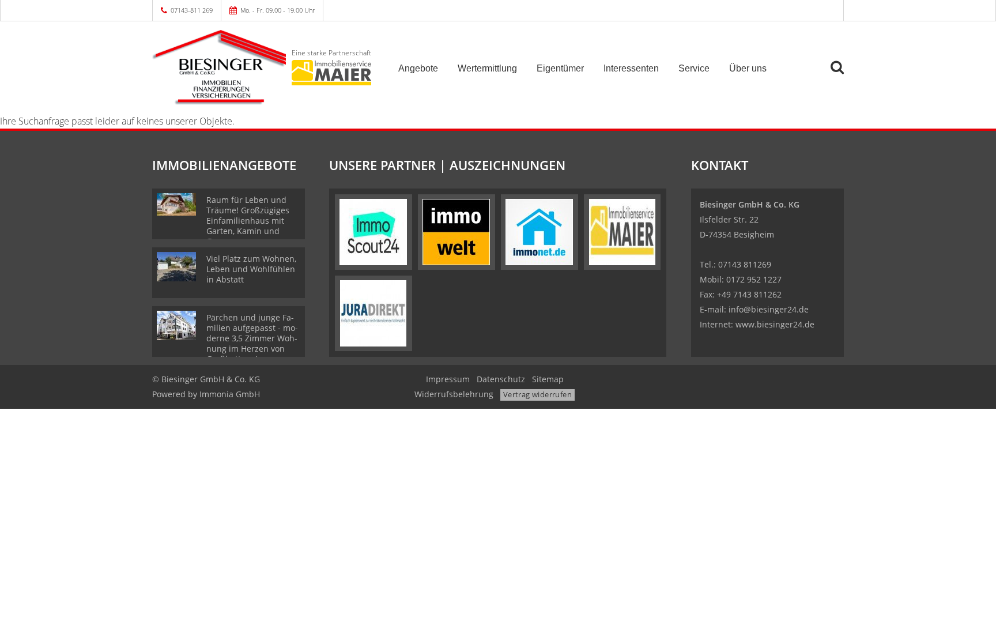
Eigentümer (560, 68)
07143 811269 (744, 264)
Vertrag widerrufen (537, 394)
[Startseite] (219, 67)
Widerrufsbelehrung (453, 394)
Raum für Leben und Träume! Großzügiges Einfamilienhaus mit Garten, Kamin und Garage (247, 220)
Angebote (418, 68)
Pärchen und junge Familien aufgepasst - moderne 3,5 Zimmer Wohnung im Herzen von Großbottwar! (252, 338)
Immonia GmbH (229, 394)
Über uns (748, 68)
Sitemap (548, 379)
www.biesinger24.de (774, 324)
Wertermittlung (487, 68)
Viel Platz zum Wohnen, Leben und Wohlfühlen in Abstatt (251, 269)
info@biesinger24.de (769, 309)
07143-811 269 (192, 10)
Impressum (448, 379)
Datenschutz (501, 379)
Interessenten (631, 68)
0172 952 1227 (754, 279)
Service (694, 68)
